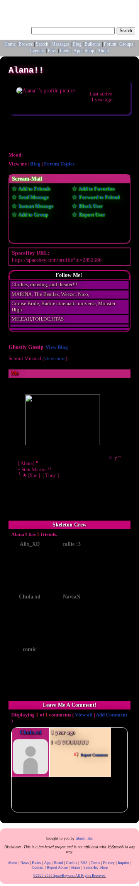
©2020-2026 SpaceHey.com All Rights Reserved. (69, 875)
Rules (36, 862)
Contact (38, 866)
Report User (91, 216)
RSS (84, 862)
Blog (77, 44)
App (77, 51)
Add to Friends (33, 190)
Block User (90, 207)
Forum (110, 44)
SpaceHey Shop (95, 866)
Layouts (37, 51)
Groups (126, 44)
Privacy (109, 862)
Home (9, 44)
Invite (65, 51)
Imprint (123, 862)
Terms (95, 862)
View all (84, 716)
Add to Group (32, 216)
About (103, 51)
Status (75, 866)
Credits (71, 862)
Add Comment (111, 716)
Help (99, 6)
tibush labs (84, 837)
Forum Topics (59, 165)
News (24, 862)
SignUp (129, 6)
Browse (26, 44)
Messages (60, 44)
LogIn (113, 6)
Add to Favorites (96, 190)
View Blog (57, 348)
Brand (58, 862)
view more (55, 359)
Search (126, 31)
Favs (52, 51)
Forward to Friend (98, 198)
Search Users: (16, 30)
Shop (89, 51)
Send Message (33, 198)
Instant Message (35, 207)
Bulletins (93, 44)
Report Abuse (57, 866)
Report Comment (94, 756)
